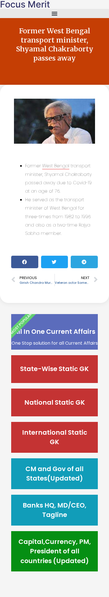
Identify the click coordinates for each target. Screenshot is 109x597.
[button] (54, 13)
